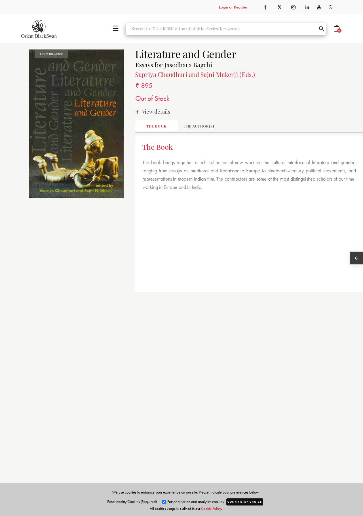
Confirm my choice (244, 502)
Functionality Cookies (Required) (132, 501)
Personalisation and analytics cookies (195, 501)
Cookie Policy (211, 508)
